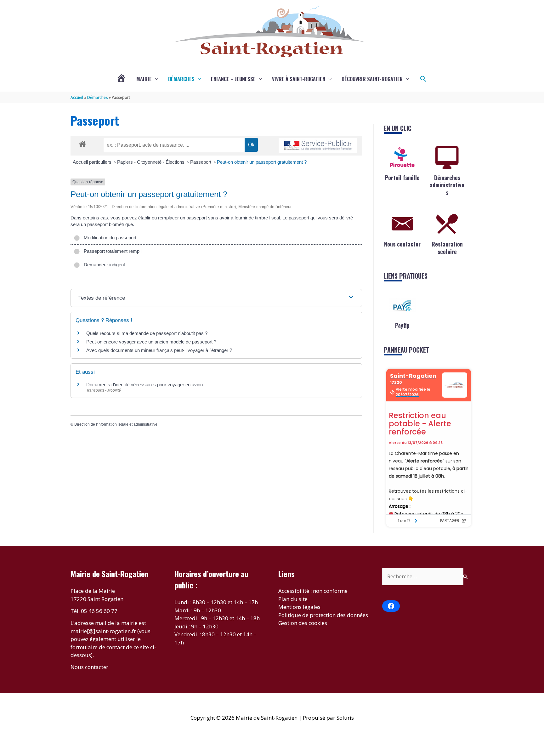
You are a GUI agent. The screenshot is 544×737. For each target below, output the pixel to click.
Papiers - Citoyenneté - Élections (151, 162)
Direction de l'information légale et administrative (115, 424)
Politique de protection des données (323, 615)
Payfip (402, 325)
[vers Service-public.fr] (318, 145)
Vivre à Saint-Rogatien (298, 79)
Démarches (181, 79)
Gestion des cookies (302, 622)
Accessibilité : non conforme (313, 590)
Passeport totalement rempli (111, 251)
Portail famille (402, 177)
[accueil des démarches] (82, 143)
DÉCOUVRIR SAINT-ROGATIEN (372, 79)
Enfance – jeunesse (233, 79)
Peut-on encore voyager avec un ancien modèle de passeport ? (151, 341)
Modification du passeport (108, 237)
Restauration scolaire (447, 247)
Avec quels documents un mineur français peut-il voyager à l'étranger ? (159, 350)
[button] (423, 79)
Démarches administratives (447, 184)
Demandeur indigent (103, 264)
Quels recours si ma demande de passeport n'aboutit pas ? (146, 333)
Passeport (201, 162)
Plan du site (293, 599)
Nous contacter (402, 244)
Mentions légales (299, 606)
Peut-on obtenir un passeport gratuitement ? (262, 162)
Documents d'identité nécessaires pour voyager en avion (144, 384)
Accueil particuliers (93, 162)
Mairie (144, 79)
